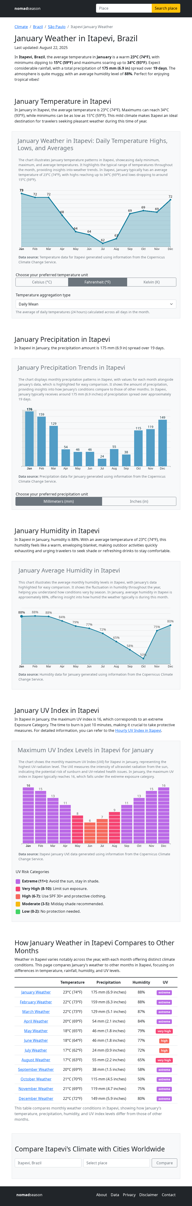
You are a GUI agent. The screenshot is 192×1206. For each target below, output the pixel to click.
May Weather (36, 1030)
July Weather (36, 1050)
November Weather (35, 1088)
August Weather (36, 1059)
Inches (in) (139, 501)
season (28, 8)
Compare (164, 1162)
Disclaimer (148, 1194)
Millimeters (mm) (59, 501)
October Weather (36, 1079)
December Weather (36, 1098)
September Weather (36, 1069)
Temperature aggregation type (43, 295)
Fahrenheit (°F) (98, 282)
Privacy (129, 1194)
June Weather (36, 1040)
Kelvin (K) (152, 282)
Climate (21, 26)
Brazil (38, 26)
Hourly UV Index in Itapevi (138, 730)
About (101, 1194)
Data (115, 1194)
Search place (166, 8)
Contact (169, 1194)
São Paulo (57, 26)
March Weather (36, 1011)
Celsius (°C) (42, 282)
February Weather (36, 1002)
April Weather (36, 1021)
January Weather (36, 992)
